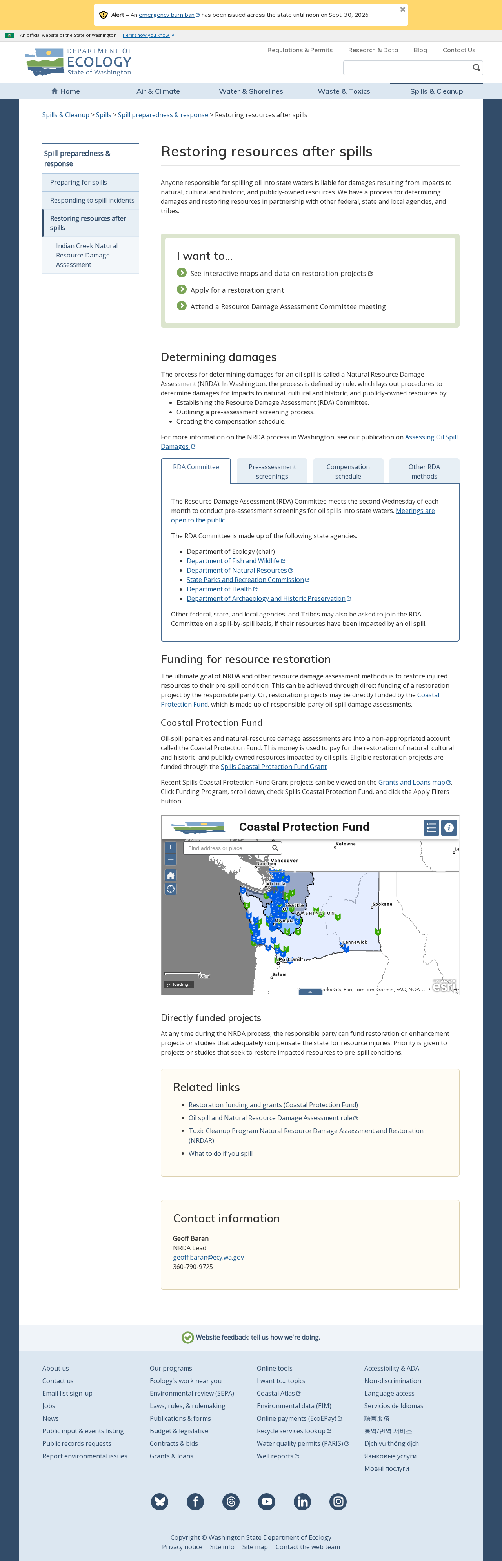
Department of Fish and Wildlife (233, 561)
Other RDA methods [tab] (424, 471)
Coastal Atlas (276, 1393)
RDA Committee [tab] (196, 466)
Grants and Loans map (411, 782)
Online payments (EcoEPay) (296, 1418)
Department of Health (219, 589)
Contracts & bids (174, 1443)
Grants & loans (171, 1456)
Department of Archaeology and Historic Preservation (266, 598)
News (50, 1418)
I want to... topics (281, 1380)
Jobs (48, 1405)
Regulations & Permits (300, 50)
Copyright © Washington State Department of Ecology (251, 1537)
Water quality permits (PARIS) (300, 1443)
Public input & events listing (83, 1431)
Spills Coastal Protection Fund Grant (274, 766)
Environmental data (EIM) (294, 1405)
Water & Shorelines (251, 91)
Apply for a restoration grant (237, 290)
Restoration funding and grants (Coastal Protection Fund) (273, 1104)
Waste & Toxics (344, 91)
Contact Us (459, 50)
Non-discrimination (392, 1380)
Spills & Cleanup (436, 91)
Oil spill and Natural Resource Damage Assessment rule (270, 1117)
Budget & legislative (179, 1431)
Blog (420, 50)
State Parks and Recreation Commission (245, 579)
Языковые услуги (390, 1456)
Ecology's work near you (186, 1380)
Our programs (171, 1368)
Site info (222, 1547)
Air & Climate (158, 91)
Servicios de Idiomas (394, 1405)
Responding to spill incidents (92, 200)
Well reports (275, 1456)
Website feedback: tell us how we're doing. (257, 1337)
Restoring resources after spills (88, 223)
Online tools (275, 1368)
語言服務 (376, 1418)
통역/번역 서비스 (388, 1431)
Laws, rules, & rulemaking (188, 1405)
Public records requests (76, 1443)
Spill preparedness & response (163, 115)
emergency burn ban (167, 14)
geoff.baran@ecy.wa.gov (208, 1257)
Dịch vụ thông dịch (391, 1443)
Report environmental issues (84, 1456)
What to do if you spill (221, 1153)
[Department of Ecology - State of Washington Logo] (69, 62)
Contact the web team (308, 1547)
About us (55, 1368)
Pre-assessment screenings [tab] (272, 471)
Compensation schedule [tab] (348, 471)
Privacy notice (182, 1547)
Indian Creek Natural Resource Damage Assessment (87, 255)
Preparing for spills (78, 182)
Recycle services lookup (291, 1431)
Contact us (58, 1380)
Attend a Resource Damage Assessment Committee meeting (288, 306)
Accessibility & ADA (391, 1368)
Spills (103, 115)
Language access (389, 1393)
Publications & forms (180, 1418)
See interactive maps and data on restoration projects (278, 273)
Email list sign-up (67, 1393)
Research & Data (373, 50)
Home (70, 91)
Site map (255, 1547)
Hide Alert (385, 10)
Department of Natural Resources (237, 570)
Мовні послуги (386, 1468)
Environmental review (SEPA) (192, 1393)
